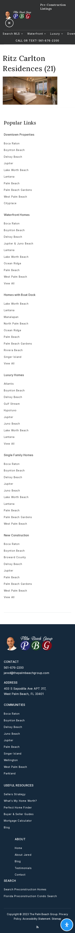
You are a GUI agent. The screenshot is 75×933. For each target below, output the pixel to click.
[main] (37, 74)
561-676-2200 (14, 667)
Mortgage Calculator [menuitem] (18, 820)
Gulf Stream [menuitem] (12, 403)
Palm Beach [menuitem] (12, 183)
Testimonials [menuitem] (23, 868)
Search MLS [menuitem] (12, 33)
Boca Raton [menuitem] (12, 143)
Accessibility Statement (36, 918)
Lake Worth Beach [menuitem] (16, 170)
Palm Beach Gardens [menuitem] (18, 189)
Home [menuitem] (18, 848)
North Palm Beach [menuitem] (16, 323)
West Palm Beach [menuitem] (15, 196)
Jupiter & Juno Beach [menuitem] (18, 243)
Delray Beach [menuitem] (13, 156)
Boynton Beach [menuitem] (14, 150)
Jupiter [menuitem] (8, 163)
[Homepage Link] (18, 14)
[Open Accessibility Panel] (66, 924)
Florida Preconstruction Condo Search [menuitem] (30, 896)
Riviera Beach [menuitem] (13, 350)
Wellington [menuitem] (11, 760)
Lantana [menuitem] (9, 176)
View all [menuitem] (9, 283)
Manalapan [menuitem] (11, 317)
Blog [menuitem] (7, 827)
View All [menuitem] (9, 443)
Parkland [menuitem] (10, 773)
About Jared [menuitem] (23, 854)
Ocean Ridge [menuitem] (12, 263)
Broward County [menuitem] (15, 557)
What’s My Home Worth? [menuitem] (20, 800)
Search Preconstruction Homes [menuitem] (25, 889)
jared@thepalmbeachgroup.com (26, 673)
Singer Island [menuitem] (13, 356)
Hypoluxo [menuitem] (10, 410)
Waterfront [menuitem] (35, 33)
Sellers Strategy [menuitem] (15, 794)
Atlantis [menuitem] (9, 383)
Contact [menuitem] (20, 874)
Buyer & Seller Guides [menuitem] (19, 814)
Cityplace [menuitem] (10, 203)
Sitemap (56, 918)
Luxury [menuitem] (55, 33)
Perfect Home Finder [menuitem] (18, 807)
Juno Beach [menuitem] (12, 423)
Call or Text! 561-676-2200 (37, 40)
